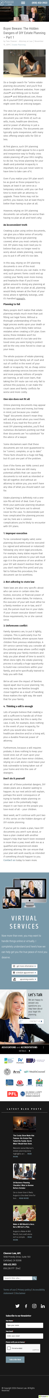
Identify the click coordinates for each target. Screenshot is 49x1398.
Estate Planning (19, 45)
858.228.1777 (8, 1268)
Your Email (10, 1331)
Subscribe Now (15, 1360)
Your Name (10, 1321)
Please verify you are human (15, 1342)
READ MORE (24, 1198)
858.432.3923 (9, 1264)
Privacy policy (24, 1289)
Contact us (9, 860)
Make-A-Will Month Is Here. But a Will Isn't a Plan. (24, 1225)
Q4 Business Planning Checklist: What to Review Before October (23, 1185)
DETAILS (23, 1050)
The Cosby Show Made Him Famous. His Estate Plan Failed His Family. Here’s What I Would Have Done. (23, 1139)
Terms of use (9, 1289)
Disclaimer (20, 1293)
